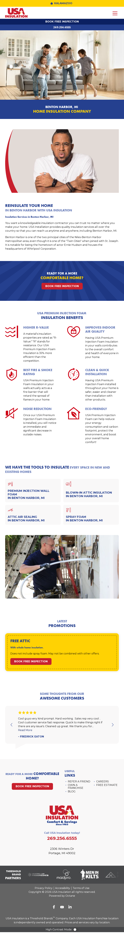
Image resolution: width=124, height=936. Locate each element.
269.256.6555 (62, 27)
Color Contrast (75, 929)
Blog (72, 791)
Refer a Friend (79, 781)
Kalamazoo (63, 3)
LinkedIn (70, 907)
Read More (25, 730)
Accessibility (62, 888)
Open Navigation (115, 13)
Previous (11, 724)
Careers (102, 781)
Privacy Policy (43, 888)
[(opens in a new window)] (36, 874)
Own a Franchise (75, 786)
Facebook (54, 907)
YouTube (62, 907)
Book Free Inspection (62, 21)
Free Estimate (107, 785)
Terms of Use (81, 888)
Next (112, 724)
